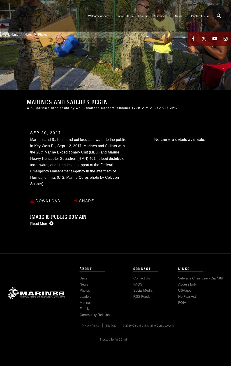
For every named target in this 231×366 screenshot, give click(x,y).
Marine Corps (36, 293)
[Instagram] (225, 39)
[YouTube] (214, 39)
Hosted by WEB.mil (113, 339)
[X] (204, 39)
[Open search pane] (219, 16)
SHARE (86, 201)
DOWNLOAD (47, 201)
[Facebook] (193, 39)
